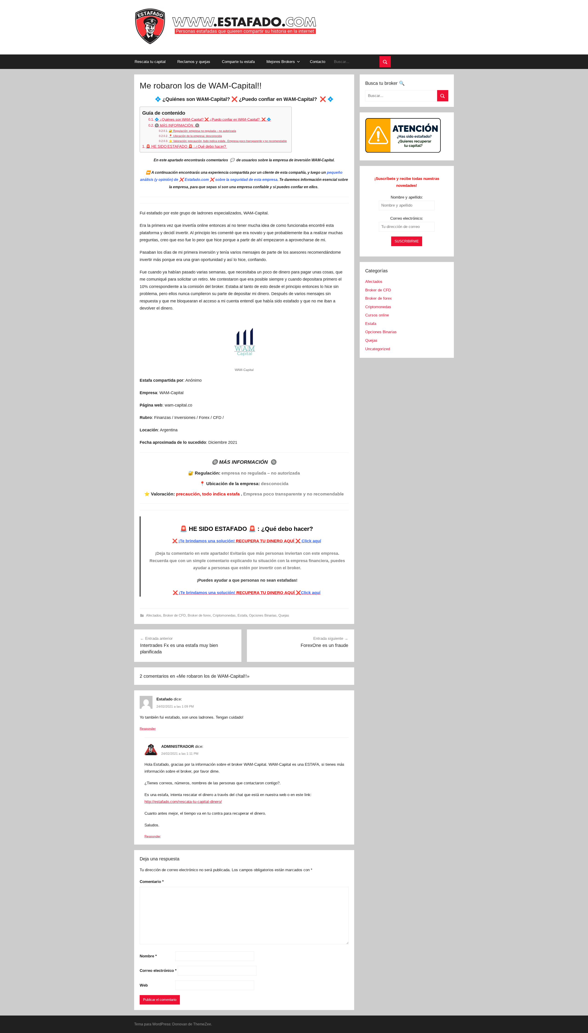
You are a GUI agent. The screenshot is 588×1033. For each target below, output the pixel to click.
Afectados (153, 615)
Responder (148, 728)
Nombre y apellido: (407, 197)
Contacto (317, 62)
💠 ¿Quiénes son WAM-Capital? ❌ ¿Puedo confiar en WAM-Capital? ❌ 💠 (213, 119)
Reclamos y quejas (193, 62)
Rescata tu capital (150, 62)
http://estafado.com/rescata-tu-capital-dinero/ (183, 802)
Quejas (283, 615)
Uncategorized (377, 349)
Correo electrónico (158, 970)
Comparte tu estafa (238, 62)
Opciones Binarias (263, 615)
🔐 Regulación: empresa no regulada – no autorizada (202, 131)
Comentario (152, 881)
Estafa (242, 615)
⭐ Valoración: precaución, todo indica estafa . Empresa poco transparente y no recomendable (228, 141)
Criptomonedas (224, 615)
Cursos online (377, 315)
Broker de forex (199, 615)
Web (144, 985)
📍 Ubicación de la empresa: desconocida (195, 136)
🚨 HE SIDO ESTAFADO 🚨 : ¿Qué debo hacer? (186, 146)
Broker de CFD (174, 615)
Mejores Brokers (280, 62)
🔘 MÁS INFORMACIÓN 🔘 (177, 125)
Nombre (148, 956)
